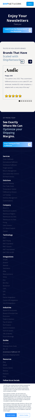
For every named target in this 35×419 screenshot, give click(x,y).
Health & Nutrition (8, 319)
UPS (4, 291)
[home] (11, 4)
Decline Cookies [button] (24, 415)
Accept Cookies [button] (11, 415)
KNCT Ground (7, 246)
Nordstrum (6, 286)
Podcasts (6, 374)
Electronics (6, 316)
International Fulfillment (10, 162)
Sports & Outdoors (9, 328)
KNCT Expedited (8, 244)
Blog (4, 362)
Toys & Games (7, 322)
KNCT (4, 238)
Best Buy (5, 283)
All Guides (6, 343)
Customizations (8, 201)
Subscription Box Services (11, 174)
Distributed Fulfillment (10, 165)
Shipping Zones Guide (10, 346)
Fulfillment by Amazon (10, 192)
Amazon (5, 262)
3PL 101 (5, 349)
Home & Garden (8, 331)
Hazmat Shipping (8, 183)
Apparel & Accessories (10, 310)
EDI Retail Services (8, 177)
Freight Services (8, 168)
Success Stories (8, 368)
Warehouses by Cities (9, 217)
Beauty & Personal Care (10, 313)
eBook (5, 365)
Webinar (5, 371)
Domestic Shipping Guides (11, 355)
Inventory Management (10, 198)
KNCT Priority (7, 241)
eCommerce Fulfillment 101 (11, 352)
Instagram (6, 383)
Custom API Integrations (10, 300)
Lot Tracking (6, 195)
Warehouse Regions (9, 214)
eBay (4, 271)
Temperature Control (9, 189)
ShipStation (6, 268)
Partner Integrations (9, 297)
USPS (4, 289)
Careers (5, 231)
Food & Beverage (8, 336)
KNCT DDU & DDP (8, 252)
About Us (6, 208)
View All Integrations (9, 303)
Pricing (5, 222)
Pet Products (7, 325)
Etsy (4, 280)
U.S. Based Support (9, 228)
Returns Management (9, 171)
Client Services (7, 225)
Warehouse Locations (10, 211)
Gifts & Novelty (7, 334)
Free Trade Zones (8, 186)
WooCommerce (8, 274)
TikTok (5, 277)
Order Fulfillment (8, 159)
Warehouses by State (9, 219)
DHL (4, 294)
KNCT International (8, 249)
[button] (30, 4)
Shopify (5, 260)
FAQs (4, 376)
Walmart (5, 265)
